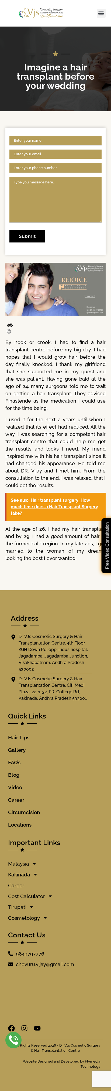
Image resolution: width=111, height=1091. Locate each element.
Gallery (17, 750)
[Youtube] (37, 1028)
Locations (20, 825)
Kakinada (19, 875)
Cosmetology (24, 918)
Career (16, 800)
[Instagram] (24, 1028)
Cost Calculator (26, 896)
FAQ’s (14, 762)
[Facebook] (11, 1028)
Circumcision (24, 812)
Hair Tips (18, 737)
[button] (101, 13)
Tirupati (17, 907)
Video (15, 787)
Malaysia (18, 864)
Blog (13, 775)
